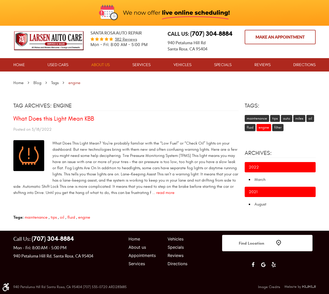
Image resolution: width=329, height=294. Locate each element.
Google (263, 265)
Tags (55, 83)
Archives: (258, 153)
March (260, 179)
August (260, 204)
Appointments (142, 255)
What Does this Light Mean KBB (53, 118)
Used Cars (58, 65)
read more (165, 192)
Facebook (253, 265)
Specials (223, 65)
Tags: (252, 105)
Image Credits (269, 287)
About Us (100, 65)
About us (137, 247)
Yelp (273, 265)
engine (74, 83)
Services (141, 65)
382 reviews (126, 39)
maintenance (36, 217)
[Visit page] (252, 257)
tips (54, 217)
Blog (37, 83)
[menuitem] (19, 65)
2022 (254, 167)
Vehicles (182, 65)
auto (286, 118)
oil (62, 217)
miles (299, 118)
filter (277, 127)
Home (19, 65)
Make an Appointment (280, 37)
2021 (253, 192)
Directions (304, 65)
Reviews (262, 65)
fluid (71, 217)
